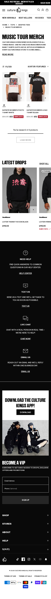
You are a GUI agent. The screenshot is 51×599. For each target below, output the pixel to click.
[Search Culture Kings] (38, 10)
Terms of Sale (25, 576)
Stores (6, 523)
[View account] (42, 10)
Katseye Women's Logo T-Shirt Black (37, 111)
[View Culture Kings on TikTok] (17, 559)
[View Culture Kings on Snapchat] (46, 559)
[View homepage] (17, 9)
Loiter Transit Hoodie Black (15, 222)
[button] (47, 10)
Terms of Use (10, 576)
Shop (5, 515)
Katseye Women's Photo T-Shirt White (13, 111)
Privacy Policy (40, 576)
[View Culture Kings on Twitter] (34, 559)
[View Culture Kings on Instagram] (29, 559)
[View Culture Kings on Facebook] (23, 559)
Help (5, 540)
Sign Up (25, 500)
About (6, 532)
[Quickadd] (21, 98)
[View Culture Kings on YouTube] (40, 559)
